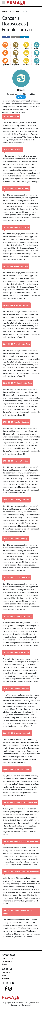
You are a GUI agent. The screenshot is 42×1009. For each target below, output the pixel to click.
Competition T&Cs (9, 958)
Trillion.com (35, 1003)
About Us (5, 975)
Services (5, 964)
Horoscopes (14, 11)
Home (4, 11)
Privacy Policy (7, 961)
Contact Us (6, 973)
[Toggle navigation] (4, 2)
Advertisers (6, 978)
